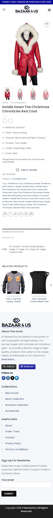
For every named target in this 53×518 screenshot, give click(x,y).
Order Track (12, 431)
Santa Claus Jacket (23, 204)
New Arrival (11, 393)
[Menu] (4, 9)
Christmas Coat (15, 183)
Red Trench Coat (25, 198)
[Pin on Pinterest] (26, 214)
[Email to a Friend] (20, 214)
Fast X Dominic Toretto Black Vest (39, 300)
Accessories (12, 411)
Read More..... (8, 359)
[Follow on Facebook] (4, 378)
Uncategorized (18, 102)
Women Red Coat (21, 207)
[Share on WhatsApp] (5, 214)
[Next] (50, 291)
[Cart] (49, 9)
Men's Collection (14, 399)
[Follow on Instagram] (8, 378)
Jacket (40, 189)
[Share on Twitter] (15, 214)
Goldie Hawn (28, 186)
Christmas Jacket (32, 183)
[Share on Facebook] (10, 214)
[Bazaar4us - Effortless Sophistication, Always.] (27, 9)
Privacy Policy (13, 443)
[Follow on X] (12, 378)
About (8, 425)
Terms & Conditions (16, 449)
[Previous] (2, 291)
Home (5, 102)
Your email (7, 479)
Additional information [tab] (13, 231)
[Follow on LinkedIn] (17, 378)
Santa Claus (38, 201)
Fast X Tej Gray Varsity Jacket (13, 300)
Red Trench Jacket (22, 201)
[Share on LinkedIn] (31, 214)
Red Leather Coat (36, 195)
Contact (10, 437)
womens (35, 207)
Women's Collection (16, 405)
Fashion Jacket (14, 186)
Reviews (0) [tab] (8, 237)
